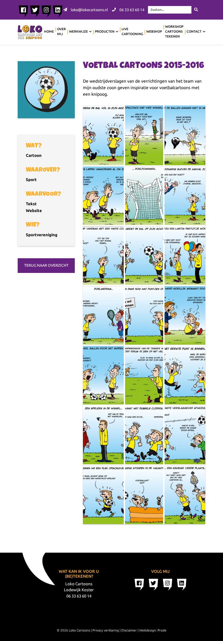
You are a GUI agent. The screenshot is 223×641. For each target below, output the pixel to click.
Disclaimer (129, 630)
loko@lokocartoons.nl (89, 10)
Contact (194, 31)
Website (34, 210)
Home (49, 31)
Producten (104, 31)
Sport (31, 179)
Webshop (154, 31)
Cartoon (34, 155)
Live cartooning (132, 31)
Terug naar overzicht (46, 265)
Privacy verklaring (105, 630)
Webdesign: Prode (152, 630)
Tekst (31, 203)
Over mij (61, 31)
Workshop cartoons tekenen (174, 31)
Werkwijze (78, 31)
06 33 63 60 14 (131, 10)
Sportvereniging (41, 234)
